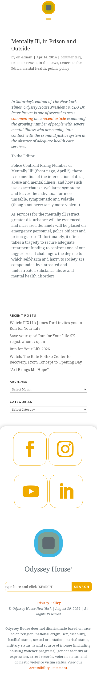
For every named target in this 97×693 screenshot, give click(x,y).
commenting (22, 118)
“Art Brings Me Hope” (29, 369)
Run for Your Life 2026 (30, 349)
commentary (71, 57)
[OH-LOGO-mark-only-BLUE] (48, 555)
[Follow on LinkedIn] (66, 491)
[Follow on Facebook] (30, 449)
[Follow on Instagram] (65, 449)
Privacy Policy (48, 603)
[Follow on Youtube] (31, 491)
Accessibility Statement (48, 668)
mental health (34, 68)
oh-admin (24, 57)
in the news (48, 63)
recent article (54, 118)
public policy (58, 68)
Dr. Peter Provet (24, 63)
